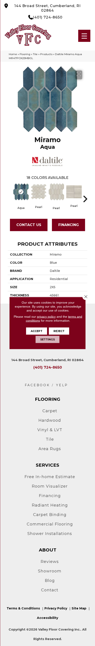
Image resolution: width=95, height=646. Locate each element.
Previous (10, 192)
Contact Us (28, 225)
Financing (68, 225)
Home (13, 54)
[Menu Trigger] (84, 36)
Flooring (25, 54)
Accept (36, 331)
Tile (35, 54)
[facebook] (37, 385)
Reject (59, 331)
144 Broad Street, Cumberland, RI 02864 (47, 8)
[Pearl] (39, 191)
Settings (47, 339)
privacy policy (46, 316)
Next (85, 192)
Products (46, 54)
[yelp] (62, 385)
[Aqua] (21, 192)
